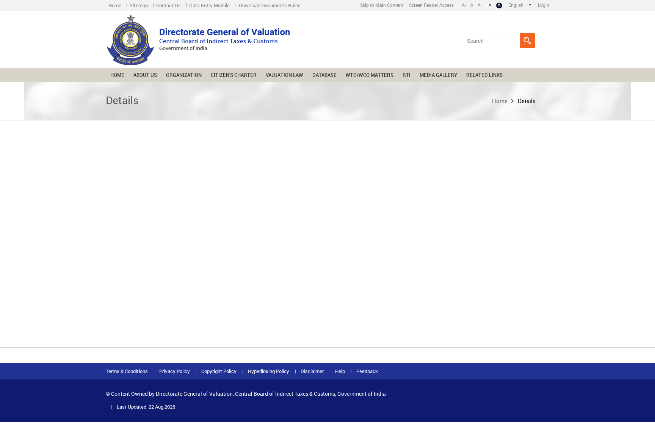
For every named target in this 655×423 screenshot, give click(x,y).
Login (543, 5)
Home (114, 5)
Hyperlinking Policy (268, 371)
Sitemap (139, 5)
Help (340, 371)
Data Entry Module (209, 5)
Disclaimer (312, 371)
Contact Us (168, 5)
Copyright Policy (219, 371)
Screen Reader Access (431, 5)
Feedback (367, 371)
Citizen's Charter (234, 75)
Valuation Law (284, 75)
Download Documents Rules (270, 5)
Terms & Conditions (127, 371)
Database (324, 75)
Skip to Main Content (381, 5)
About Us (145, 75)
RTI (407, 75)
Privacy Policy (174, 371)
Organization (184, 75)
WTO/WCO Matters (369, 75)
